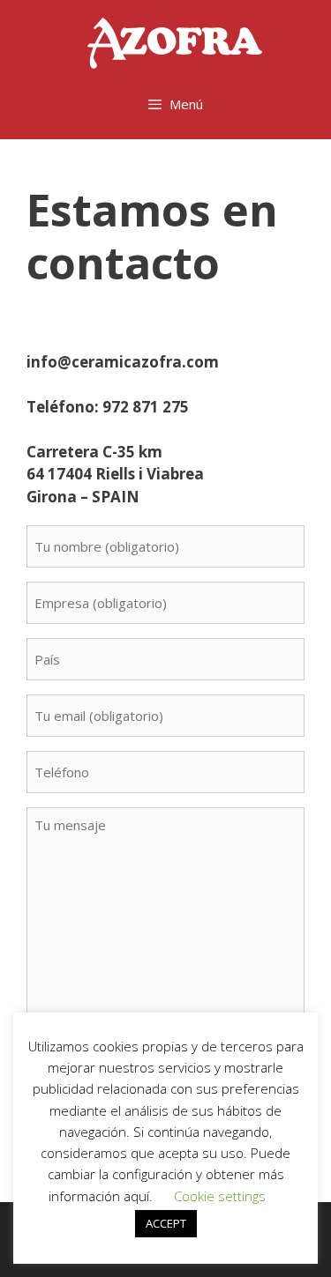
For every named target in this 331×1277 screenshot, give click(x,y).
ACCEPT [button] (166, 1223)
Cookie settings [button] (220, 1196)
